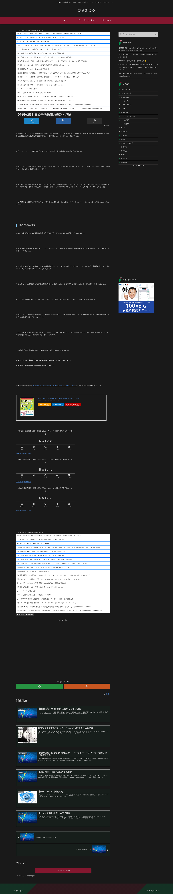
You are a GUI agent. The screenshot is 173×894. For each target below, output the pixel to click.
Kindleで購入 (58, 405)
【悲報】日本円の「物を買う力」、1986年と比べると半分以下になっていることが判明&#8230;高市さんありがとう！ (54, 73)
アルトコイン (125, 97)
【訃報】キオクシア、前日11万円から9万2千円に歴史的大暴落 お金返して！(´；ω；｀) (44, 65)
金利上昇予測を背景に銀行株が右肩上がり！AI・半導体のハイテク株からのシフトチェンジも (46, 100)
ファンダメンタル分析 (128, 116)
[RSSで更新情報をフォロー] (87, 686)
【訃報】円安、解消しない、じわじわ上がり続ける (33, 69)
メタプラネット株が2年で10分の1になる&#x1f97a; (33, 41)
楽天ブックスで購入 (73, 405)
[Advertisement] (63, 649)
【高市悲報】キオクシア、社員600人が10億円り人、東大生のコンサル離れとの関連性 (44, 57)
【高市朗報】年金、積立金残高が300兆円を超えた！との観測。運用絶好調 (40, 53)
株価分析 (124, 147)
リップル (124, 128)
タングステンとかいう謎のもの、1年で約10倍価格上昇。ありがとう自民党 (40, 37)
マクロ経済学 (125, 120)
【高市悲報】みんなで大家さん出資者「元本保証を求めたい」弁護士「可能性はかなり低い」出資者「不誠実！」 (53, 61)
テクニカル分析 (126, 105)
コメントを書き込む (63, 870)
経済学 (123, 155)
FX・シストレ (125, 89)
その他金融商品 (126, 93)
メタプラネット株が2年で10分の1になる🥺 (132, 61)
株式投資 (21, 614)
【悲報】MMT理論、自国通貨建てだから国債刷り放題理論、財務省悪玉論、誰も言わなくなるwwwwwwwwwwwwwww (54, 104)
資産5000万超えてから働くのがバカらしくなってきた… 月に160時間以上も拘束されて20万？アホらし (49, 33)
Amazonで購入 (44, 405)
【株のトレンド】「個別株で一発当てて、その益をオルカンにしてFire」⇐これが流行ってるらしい (48, 77)
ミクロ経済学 (125, 124)
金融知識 (30, 614)
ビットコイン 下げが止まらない (27, 89)
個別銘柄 (124, 135)
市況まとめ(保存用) (127, 143)
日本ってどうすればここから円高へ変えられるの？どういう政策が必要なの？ (41, 81)
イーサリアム (125, 101)
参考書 (123, 139)
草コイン (124, 158)
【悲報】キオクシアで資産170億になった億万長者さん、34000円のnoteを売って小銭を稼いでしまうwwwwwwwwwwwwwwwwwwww (59, 108)
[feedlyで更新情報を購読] (39, 686)
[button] (156, 34)
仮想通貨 (124, 131)
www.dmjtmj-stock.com (23, 453)
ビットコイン (125, 112)
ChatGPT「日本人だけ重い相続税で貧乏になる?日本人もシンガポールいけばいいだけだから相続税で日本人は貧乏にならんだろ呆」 (59, 45)
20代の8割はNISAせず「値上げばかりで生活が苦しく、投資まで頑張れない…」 (42, 49)
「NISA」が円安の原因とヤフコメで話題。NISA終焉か (34, 93)
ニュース (124, 108)
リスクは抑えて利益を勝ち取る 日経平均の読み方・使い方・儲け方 (54, 386)
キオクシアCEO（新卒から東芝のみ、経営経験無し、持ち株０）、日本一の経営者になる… (46, 96)
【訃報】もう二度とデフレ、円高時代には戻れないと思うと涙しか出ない (40, 85)
